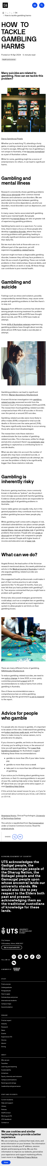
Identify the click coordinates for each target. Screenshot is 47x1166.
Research (5, 309)
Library (3, 1106)
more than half (7, 501)
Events (3, 1033)
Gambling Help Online (14, 786)
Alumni (3, 1043)
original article (7, 828)
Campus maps (6, 1003)
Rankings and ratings (8, 1083)
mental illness (19, 218)
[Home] (3, 13)
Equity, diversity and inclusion (11, 1076)
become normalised (35, 151)
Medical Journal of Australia (25, 569)
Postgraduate (6, 990)
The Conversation (36, 823)
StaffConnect (6, 1112)
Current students (7, 1099)
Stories (3, 1040)
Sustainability (6, 1070)
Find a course (6, 984)
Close (6, 1162)
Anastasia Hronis (8, 815)
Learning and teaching (9, 1066)
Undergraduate (6, 987)
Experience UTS (6, 1037)
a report (24, 681)
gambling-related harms (23, 250)
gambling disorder (18, 231)
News (3, 1030)
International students (9, 1000)
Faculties (4, 1063)
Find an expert (6, 1020)
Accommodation (7, 1007)
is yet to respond (37, 697)
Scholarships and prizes (9, 997)
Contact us (5, 1122)
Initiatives (4, 1073)
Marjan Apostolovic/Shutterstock (23, 395)
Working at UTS (6, 1116)
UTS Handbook (6, 1119)
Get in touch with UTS (11, 947)
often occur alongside (10, 194)
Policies (4, 1109)
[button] (14, 836)
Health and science (8, 59)
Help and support (7, 1103)
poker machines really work (17, 732)
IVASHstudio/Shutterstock (12, 671)
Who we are (5, 1060)
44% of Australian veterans (19, 324)
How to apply (5, 994)
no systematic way (36, 442)
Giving (3, 1046)
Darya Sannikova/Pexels (12, 139)
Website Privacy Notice (27, 1157)
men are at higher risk (23, 530)
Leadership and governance (11, 1086)
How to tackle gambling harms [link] (18, 15)
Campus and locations (9, 1079)
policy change (11, 678)
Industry (4, 1023)
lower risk (31, 541)
